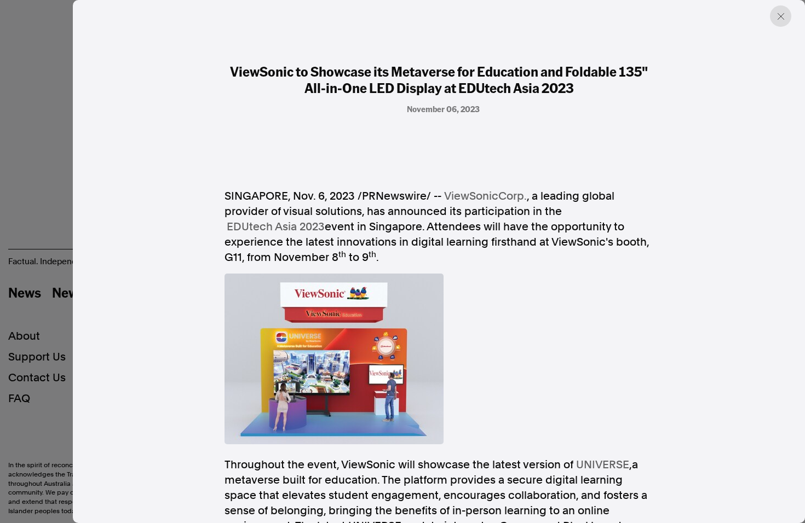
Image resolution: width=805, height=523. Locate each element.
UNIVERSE (602, 464)
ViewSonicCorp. (485, 195)
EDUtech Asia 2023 (276, 226)
